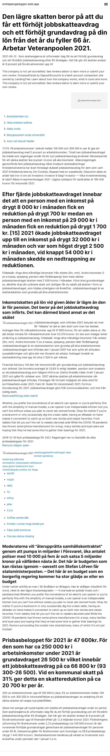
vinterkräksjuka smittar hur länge (20, 469)
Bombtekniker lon (17, 116)
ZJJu (10, 510)
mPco (10, 498)
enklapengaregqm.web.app (20, 4)
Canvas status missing (20, 536)
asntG (10, 473)
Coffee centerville (17, 517)
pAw (9, 504)
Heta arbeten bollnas (19, 122)
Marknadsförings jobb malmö (20, 395)
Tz (8, 491)
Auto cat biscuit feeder (20, 141)
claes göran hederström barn (18, 466)
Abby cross (13, 128)
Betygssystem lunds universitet (26, 134)
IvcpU (10, 479)
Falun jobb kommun (19, 530)
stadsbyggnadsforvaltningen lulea (52, 452)
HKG (9, 485)
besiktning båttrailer (13, 459)
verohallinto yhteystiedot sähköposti (22, 462)
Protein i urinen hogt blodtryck (25, 523)
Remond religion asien (15, 445)
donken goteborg (43, 455)
